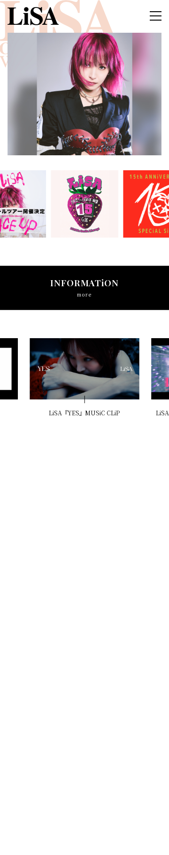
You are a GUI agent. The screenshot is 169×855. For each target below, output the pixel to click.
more (84, 294)
